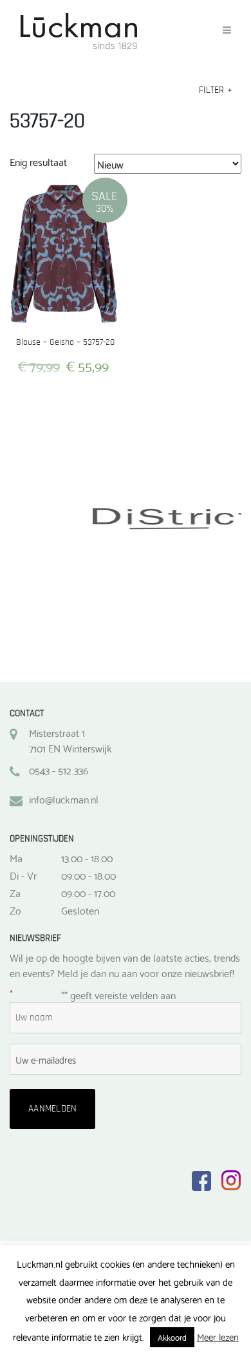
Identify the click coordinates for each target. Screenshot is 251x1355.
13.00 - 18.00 (87, 857)
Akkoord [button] (172, 1337)
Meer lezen (218, 1336)
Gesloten (80, 910)
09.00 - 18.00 (88, 875)
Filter (215, 90)
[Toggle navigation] (227, 30)
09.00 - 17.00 (88, 892)
